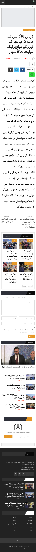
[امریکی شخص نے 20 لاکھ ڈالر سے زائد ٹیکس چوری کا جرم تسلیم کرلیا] (30, 397)
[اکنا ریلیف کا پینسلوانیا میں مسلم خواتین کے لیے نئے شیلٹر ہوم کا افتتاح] (26, 244)
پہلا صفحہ (29, 517)
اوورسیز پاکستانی (29, 30)
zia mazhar (23, 549)
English (30, 520)
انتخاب (30, 240)
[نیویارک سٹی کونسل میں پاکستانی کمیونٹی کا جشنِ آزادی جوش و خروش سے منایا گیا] (30, 406)
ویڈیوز (15, 530)
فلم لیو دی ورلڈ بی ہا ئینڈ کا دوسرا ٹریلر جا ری (8, 220)
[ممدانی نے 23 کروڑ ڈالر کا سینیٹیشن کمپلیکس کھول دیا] (18, 355)
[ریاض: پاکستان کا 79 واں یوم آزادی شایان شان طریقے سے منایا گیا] (30, 377)
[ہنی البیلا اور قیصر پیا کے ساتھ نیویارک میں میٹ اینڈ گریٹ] (26, 267)
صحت (15, 527)
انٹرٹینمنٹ (28, 263)
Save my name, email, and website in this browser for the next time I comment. (19, 331)
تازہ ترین (14, 517)
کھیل (31, 527)
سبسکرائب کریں (8, 437)
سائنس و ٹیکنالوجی (12, 524)
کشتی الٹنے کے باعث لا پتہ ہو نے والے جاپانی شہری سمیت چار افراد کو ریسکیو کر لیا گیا (27, 223)
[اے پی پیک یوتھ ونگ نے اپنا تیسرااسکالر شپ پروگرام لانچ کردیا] (10, 244)
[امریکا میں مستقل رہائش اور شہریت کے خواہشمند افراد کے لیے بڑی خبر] (10, 267)
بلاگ (31, 530)
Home (16, 540)
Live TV (14, 520)
